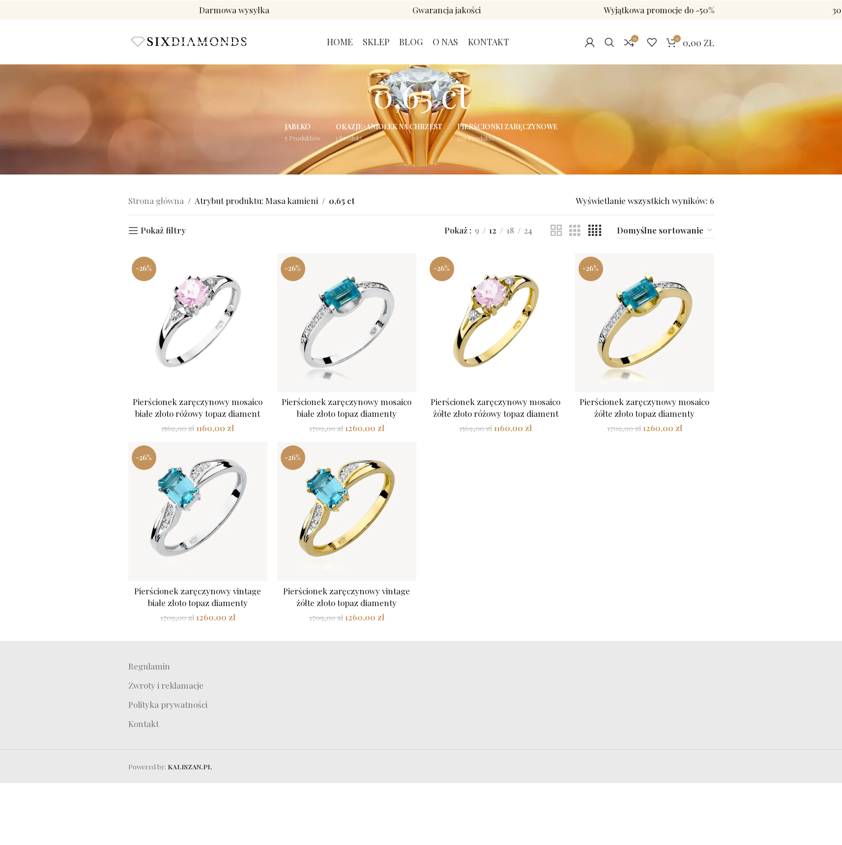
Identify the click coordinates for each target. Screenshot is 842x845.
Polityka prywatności (167, 704)
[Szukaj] (609, 42)
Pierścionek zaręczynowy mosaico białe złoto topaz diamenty (346, 407)
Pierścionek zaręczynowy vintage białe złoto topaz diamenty (197, 596)
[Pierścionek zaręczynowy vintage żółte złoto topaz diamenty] (346, 511)
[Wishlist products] (652, 42)
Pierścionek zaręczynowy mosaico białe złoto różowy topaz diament (197, 407)
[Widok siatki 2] (556, 230)
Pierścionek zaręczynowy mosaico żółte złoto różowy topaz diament (495, 407)
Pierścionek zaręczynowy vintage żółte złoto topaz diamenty (346, 596)
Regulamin (149, 666)
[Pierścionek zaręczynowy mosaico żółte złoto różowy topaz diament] (495, 322)
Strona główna (156, 200)
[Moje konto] (590, 42)
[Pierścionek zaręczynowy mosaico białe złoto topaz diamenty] (346, 322)
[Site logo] (189, 40)
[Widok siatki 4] (594, 230)
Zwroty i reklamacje (165, 685)
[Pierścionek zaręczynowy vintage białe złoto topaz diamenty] (197, 511)
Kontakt (143, 723)
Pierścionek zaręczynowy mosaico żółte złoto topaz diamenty (644, 407)
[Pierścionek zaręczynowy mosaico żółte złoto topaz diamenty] (644, 322)
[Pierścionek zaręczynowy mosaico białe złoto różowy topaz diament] (197, 322)
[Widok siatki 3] (575, 230)
